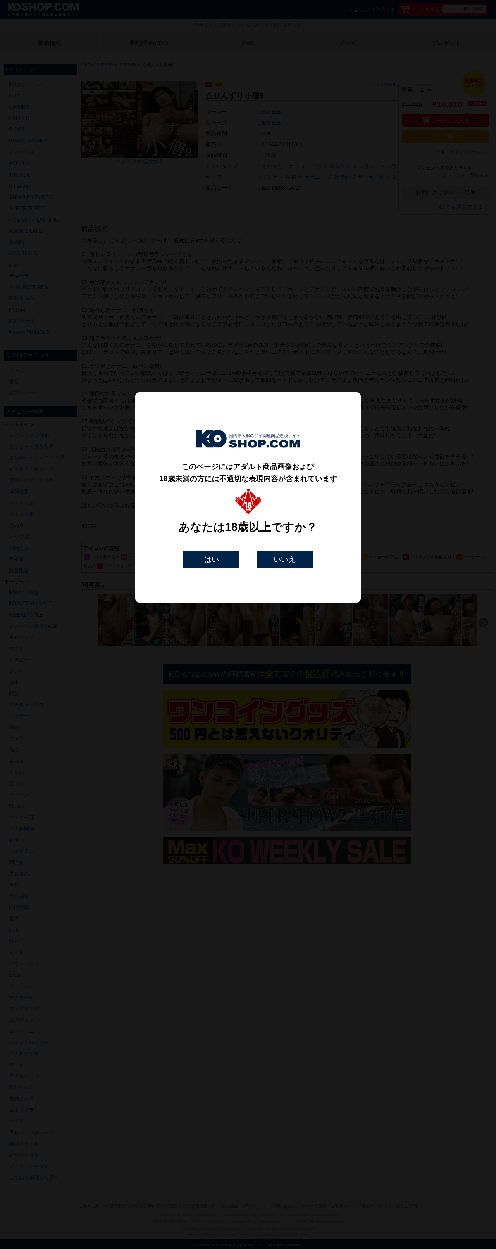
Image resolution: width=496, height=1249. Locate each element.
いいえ (285, 559)
